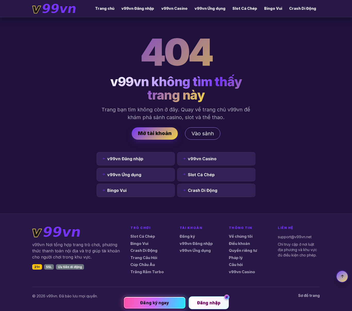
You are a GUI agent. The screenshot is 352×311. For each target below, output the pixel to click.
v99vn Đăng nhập (137, 8)
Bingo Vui (273, 8)
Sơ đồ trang (309, 295)
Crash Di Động (302, 8)
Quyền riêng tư (243, 250)
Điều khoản (239, 243)
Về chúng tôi (241, 236)
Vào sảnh (202, 133)
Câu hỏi (236, 264)
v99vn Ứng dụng (210, 8)
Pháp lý (236, 257)
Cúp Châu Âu (142, 264)
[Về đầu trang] (342, 276)
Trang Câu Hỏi (143, 257)
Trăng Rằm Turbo (147, 272)
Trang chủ (104, 8)
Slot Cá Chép (244, 8)
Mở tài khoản (155, 133)
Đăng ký (187, 236)
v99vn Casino (174, 8)
